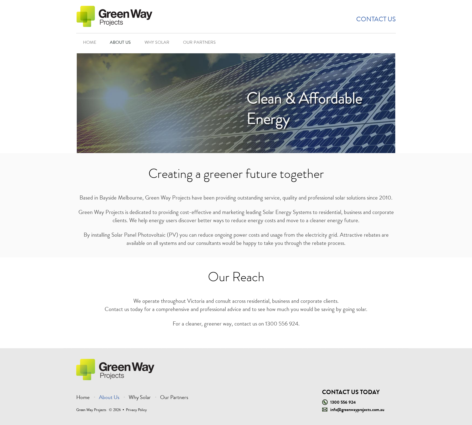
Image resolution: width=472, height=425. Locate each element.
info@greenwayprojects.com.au (357, 409)
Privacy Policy (136, 410)
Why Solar (156, 42)
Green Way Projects (91, 410)
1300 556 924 (343, 402)
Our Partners (199, 42)
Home (89, 42)
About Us (120, 42)
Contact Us (376, 19)
